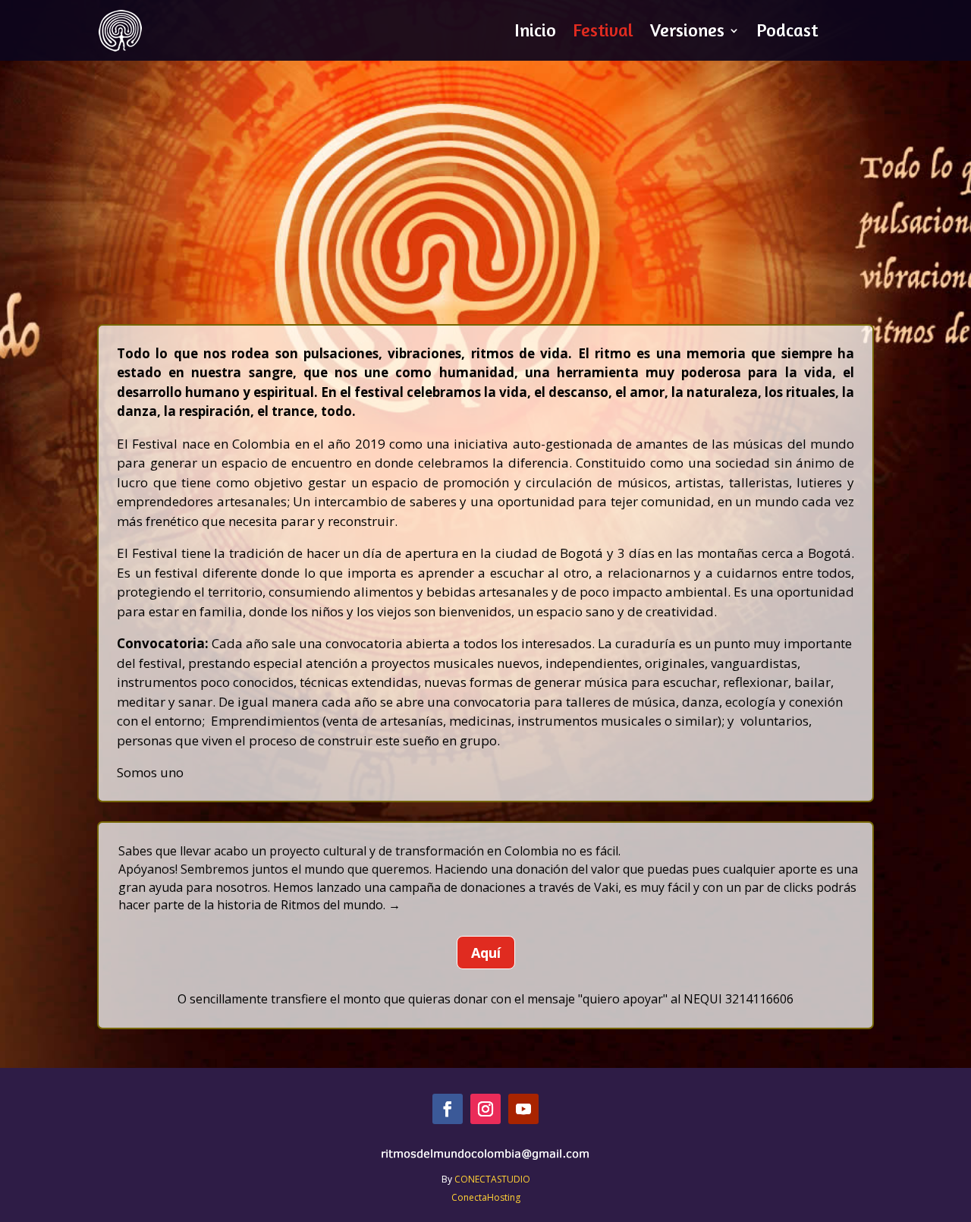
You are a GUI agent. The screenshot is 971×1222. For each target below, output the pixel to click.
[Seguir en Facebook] (447, 1109)
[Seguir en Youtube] (523, 1109)
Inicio (535, 33)
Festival (603, 33)
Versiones (687, 33)
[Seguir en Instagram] (485, 1109)
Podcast (787, 33)
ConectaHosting (485, 1197)
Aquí (486, 952)
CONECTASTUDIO (492, 1179)
